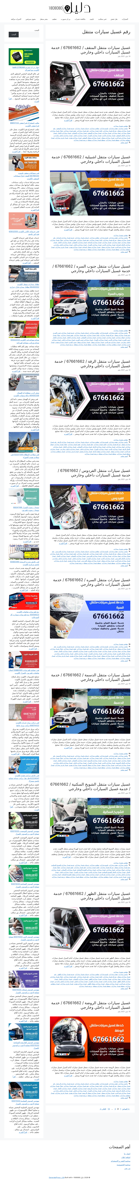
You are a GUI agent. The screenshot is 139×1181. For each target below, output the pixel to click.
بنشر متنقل (44, 19)
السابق (126, 1109)
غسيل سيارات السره (95, 651)
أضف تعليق (124, 142)
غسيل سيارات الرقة (99, 447)
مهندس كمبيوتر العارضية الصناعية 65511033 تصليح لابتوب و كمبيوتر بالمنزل (25, 1045)
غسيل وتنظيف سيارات (114, 344)
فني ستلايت (102, 19)
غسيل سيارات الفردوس (94, 556)
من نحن (127, 1168)
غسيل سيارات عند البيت (122, 138)
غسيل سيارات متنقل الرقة (101, 451)
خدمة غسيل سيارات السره (65, 646)
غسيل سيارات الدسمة (95, 760)
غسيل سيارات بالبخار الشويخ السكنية (114, 872)
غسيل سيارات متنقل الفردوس (90, 561)
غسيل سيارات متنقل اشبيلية (91, 247)
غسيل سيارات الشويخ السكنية (86, 870)
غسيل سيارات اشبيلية (95, 242)
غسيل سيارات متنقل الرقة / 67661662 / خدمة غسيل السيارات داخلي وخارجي (92, 363)
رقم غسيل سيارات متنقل (122, 335)
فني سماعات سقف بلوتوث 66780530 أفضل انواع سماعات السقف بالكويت (26, 176)
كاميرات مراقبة (16, 19)
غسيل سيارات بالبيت (108, 135)
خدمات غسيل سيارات (82, 128)
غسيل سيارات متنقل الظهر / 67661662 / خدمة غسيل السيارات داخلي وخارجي (92, 895)
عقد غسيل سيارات (83, 131)
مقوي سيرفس (31, 19)
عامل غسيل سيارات (96, 131)
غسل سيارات (116, 133)
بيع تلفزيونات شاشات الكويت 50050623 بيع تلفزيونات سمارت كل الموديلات (24, 614)
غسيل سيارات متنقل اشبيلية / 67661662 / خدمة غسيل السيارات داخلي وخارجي (91, 159)
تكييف (92, 19)
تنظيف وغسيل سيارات (121, 126)
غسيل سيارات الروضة (95, 1088)
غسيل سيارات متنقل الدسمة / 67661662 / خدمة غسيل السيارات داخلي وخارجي (90, 677)
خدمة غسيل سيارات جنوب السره (63, 333)
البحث (36, 30)
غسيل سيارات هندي (75, 138)
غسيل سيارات (106, 133)
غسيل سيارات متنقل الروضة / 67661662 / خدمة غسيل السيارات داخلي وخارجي (90, 1005)
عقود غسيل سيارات (70, 131)
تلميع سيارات (104, 128)
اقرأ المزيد (68, 120)
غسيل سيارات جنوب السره (84, 340)
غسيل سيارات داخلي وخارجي (63, 135)
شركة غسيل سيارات (109, 131)
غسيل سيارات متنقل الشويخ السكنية (73, 874)
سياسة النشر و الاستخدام (120, 1161)
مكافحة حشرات (80, 19)
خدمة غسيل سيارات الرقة (66, 442)
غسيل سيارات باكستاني (79, 133)
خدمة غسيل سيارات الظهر (65, 974)
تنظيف (54, 19)
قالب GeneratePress (56, 1177)
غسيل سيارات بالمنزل (94, 135)
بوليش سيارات (123, 128)
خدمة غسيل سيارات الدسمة (65, 756)
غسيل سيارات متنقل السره (91, 656)
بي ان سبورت (65, 19)
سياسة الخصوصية (123, 1165)
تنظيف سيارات (94, 128)
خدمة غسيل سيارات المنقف (65, 128)
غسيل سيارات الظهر (95, 979)
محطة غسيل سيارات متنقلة (96, 140)
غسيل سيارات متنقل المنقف (91, 138)
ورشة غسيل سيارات (80, 140)
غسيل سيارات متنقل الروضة (91, 1093)
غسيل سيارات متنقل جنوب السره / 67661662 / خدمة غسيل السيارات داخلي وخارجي (91, 268)
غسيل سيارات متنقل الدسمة (91, 765)
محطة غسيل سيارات (112, 140)
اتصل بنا (127, 1154)
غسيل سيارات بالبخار (64, 133)
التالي (103, 1109)
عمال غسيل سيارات (56, 131)
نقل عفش (114, 19)
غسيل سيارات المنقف (95, 133)
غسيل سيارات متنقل (107, 138)
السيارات (125, 19)
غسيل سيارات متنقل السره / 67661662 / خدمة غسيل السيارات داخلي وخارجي (91, 582)
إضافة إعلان (125, 1157)
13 (108, 1109)
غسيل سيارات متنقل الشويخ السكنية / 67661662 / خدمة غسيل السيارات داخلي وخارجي (90, 786)
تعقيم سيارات (113, 128)
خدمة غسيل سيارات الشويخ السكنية (62, 865)
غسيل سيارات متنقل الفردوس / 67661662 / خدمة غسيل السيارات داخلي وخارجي (94, 472)
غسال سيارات (126, 133)
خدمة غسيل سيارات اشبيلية (65, 238)
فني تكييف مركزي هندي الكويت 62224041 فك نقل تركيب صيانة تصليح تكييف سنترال (24, 778)
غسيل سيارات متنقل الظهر (96, 984)
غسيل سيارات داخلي (80, 135)
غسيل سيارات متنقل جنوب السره (79, 342)
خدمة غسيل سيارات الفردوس (64, 551)
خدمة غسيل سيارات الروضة (65, 1084)
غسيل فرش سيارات (61, 138)
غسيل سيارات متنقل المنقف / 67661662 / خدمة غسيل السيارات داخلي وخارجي (90, 49)
